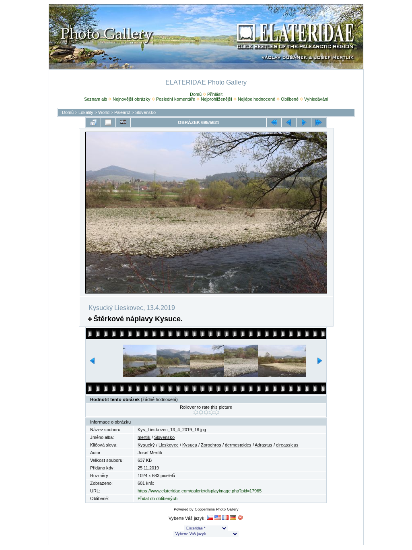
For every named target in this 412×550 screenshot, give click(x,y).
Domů (196, 94)
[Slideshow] (123, 122)
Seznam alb (95, 99)
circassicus (287, 444)
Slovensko (145, 112)
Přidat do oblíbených (157, 498)
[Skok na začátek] (274, 122)
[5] (216, 412)
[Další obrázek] (304, 122)
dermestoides (238, 444)
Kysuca (189, 444)
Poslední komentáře (175, 99)
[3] (206, 412)
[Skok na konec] (318, 122)
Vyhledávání (316, 99)
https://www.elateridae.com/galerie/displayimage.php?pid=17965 (200, 490)
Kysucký (146, 444)
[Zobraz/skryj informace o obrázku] (108, 122)
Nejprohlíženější (216, 99)
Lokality (85, 112)
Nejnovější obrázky (131, 99)
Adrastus (263, 444)
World (103, 112)
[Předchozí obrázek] (289, 122)
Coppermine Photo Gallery (217, 509)
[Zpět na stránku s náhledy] (93, 122)
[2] (201, 412)
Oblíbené (290, 99)
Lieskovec (169, 444)
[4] (211, 412)
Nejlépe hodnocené (256, 99)
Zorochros (211, 444)
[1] (195, 412)
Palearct (122, 112)
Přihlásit (214, 94)
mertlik (144, 437)
